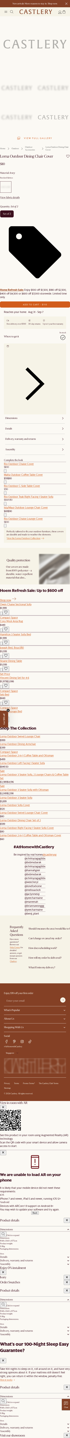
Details (3, 1257)
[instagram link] (22, 1041)
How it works (6, 1380)
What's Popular (12, 1010)
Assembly (5, 1264)
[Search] (12, 12)
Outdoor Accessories (30, 148)
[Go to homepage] (35, 12)
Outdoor (15, 148)
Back (35, 1213)
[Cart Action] (5, 471)
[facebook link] (6, 1041)
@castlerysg (49, 854)
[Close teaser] (8, 710)
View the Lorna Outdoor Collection (23, 538)
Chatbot (13, 961)
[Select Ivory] (5, 187)
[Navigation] (6, 12)
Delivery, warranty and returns (16, 1260)
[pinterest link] (14, 1041)
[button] (64, 12)
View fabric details (10, 197)
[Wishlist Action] (6, 612)
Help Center (15, 947)
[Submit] (62, 1000)
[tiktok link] (30, 1041)
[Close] (3, 1107)
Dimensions (6, 1229)
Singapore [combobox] (10, 1053)
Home (2, 148)
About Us (9, 1018)
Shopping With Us (14, 1027)
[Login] (60, 12)
